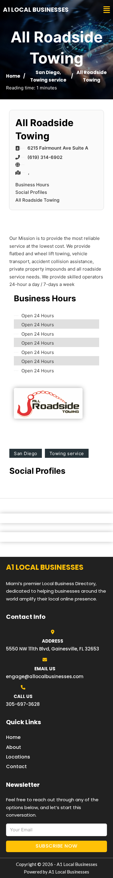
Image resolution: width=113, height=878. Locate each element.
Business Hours (32, 185)
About (13, 747)
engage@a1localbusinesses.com (44, 676)
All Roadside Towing (37, 200)
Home (13, 76)
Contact (16, 766)
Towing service (48, 80)
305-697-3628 (23, 704)
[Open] (106, 10)
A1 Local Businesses (36, 9)
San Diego (48, 72)
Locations (18, 756)
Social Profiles (31, 192)
